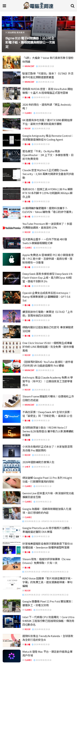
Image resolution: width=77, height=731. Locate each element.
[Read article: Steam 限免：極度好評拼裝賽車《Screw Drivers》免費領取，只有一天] (12, 563)
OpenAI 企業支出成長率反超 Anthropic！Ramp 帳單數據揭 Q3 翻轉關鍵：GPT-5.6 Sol (46, 296)
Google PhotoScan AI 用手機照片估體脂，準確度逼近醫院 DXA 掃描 (47, 530)
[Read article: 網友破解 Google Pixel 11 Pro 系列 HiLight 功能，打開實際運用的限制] (12, 482)
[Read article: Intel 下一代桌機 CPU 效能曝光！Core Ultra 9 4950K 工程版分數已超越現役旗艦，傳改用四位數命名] (12, 621)
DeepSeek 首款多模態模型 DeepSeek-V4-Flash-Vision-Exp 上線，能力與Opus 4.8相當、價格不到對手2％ (47, 277)
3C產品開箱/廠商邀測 (15, 32)
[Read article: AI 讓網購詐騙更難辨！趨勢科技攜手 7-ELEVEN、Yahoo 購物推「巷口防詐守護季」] (12, 212)
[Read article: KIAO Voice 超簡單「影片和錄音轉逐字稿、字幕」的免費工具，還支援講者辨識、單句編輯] (12, 582)
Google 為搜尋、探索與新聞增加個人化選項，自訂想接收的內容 (46, 510)
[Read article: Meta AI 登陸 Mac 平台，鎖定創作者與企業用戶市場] (12, 656)
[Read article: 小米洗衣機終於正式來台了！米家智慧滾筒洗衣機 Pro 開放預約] (12, 451)
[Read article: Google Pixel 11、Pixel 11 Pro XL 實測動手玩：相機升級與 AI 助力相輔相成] (12, 718)
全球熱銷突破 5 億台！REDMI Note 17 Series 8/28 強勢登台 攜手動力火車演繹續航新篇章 (48, 431)
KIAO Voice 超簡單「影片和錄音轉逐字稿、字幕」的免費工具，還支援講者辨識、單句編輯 (47, 582)
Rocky (27, 128)
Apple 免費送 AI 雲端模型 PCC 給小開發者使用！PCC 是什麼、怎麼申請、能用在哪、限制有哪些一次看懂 (48, 258)
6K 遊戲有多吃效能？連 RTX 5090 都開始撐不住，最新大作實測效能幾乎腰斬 (47, 122)
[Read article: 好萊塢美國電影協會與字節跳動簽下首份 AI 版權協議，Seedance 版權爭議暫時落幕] (12, 548)
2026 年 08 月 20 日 (43, 609)
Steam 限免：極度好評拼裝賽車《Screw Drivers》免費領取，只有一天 (46, 561)
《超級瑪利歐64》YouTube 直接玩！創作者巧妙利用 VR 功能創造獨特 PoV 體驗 (47, 363)
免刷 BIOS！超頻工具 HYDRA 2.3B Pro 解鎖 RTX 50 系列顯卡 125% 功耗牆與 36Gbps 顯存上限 (47, 193)
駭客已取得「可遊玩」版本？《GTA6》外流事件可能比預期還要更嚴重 (47, 75)
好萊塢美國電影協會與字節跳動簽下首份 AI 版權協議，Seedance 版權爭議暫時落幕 (47, 545)
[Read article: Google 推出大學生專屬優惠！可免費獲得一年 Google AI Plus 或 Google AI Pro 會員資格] (12, 687)
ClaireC (28, 113)
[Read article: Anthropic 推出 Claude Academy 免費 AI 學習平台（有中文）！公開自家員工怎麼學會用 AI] (12, 381)
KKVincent (29, 66)
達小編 (27, 97)
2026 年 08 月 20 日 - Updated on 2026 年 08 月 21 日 (46, 571)
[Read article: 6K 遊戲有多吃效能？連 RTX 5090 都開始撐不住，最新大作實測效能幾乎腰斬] (12, 124)
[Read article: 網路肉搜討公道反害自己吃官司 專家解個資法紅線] (12, 331)
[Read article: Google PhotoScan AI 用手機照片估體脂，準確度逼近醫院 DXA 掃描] (12, 532)
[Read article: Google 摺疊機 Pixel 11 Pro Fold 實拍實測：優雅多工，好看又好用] (12, 605)
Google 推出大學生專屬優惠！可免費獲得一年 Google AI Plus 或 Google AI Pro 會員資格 (48, 684)
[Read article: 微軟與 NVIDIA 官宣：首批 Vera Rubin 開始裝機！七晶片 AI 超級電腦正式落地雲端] (12, 93)
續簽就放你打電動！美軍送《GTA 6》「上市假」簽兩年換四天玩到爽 (47, 313)
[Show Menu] (4, 5)
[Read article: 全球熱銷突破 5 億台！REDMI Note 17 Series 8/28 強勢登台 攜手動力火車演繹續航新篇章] (12, 432)
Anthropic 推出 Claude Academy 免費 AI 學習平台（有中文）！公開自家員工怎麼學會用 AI (47, 381)
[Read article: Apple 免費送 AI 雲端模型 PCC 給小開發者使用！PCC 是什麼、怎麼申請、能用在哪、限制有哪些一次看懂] (12, 259)
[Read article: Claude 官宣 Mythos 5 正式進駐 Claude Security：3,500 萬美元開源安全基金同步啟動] (12, 174)
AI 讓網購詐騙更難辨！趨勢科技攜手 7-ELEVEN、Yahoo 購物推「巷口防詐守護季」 (48, 210)
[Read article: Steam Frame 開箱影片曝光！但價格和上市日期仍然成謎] (12, 400)
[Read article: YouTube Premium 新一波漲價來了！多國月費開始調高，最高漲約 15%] (12, 228)
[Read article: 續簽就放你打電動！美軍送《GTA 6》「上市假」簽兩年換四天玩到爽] (12, 316)
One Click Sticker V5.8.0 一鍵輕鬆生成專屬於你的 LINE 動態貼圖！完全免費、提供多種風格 (48, 346)
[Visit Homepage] (38, 5)
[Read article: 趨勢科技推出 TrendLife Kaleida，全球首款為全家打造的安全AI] (12, 640)
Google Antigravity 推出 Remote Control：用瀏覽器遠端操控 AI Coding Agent (48, 137)
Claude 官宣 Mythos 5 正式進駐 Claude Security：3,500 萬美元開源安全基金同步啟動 (48, 173)
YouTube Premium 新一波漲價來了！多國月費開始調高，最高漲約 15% (47, 225)
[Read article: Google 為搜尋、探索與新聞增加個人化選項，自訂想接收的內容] (12, 513)
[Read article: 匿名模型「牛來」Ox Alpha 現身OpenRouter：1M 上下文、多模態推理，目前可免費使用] (12, 155)
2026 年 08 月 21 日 (41, 305)
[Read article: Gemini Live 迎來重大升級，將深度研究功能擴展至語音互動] (12, 497)
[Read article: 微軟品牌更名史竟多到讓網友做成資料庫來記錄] (12, 671)
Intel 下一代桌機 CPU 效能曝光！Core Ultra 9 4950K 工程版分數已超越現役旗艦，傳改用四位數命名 (48, 620)
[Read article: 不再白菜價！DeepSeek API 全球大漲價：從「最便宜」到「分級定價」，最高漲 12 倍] (12, 416)
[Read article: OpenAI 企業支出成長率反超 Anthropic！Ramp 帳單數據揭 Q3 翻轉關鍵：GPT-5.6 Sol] (12, 297)
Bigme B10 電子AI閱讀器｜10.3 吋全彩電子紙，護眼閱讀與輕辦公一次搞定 (30, 42)
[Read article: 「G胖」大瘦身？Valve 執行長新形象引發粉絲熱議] (12, 62)
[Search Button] (72, 5)
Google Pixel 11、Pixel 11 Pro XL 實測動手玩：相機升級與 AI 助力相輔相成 (47, 715)
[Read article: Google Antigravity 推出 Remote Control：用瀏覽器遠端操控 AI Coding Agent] (12, 140)
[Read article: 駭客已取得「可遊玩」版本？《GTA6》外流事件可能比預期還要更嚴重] (12, 77)
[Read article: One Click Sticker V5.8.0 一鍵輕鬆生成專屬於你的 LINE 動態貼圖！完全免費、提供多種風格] (12, 347)
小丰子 (27, 466)
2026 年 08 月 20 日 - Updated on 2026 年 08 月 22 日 (46, 594)
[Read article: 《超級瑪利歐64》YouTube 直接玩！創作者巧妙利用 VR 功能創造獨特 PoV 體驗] (12, 366)
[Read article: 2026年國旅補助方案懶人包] (12, 466)
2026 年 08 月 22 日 (41, 163)
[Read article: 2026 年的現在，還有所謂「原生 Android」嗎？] (12, 109)
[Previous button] (8, 34)
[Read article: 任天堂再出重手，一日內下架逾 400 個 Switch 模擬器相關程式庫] (12, 243)
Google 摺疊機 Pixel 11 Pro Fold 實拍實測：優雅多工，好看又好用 (48, 603)
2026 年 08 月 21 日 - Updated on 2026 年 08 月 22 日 (46, 521)
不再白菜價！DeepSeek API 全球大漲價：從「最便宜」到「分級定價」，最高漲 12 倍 (47, 414)
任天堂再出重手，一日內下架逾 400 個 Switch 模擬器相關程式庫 (44, 241)
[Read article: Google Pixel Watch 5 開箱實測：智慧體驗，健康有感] (12, 702)
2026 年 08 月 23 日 (46, 66)
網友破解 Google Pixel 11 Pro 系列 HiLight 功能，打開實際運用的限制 (47, 479)
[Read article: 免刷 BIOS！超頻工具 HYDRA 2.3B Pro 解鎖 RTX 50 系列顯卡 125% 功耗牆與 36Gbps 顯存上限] (12, 193)
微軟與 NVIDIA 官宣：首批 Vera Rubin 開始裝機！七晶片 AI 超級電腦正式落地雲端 (47, 91)
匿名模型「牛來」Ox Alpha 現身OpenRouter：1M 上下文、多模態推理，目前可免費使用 (48, 155)
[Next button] (69, 34)
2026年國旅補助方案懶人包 (38, 462)
